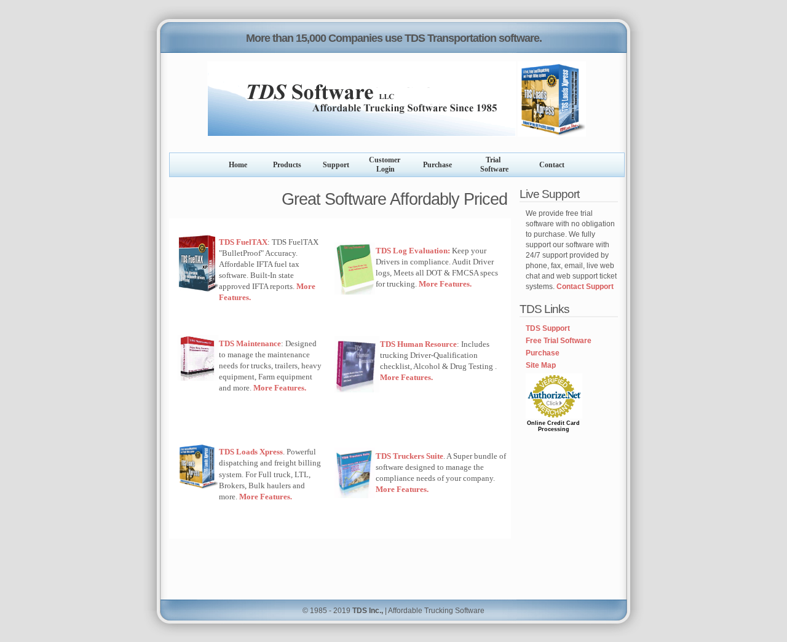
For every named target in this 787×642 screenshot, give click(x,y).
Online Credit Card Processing (553, 426)
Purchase (543, 353)
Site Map (541, 365)
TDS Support (548, 328)
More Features (264, 496)
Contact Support (585, 286)
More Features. (445, 283)
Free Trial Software (558, 340)
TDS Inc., (367, 610)
